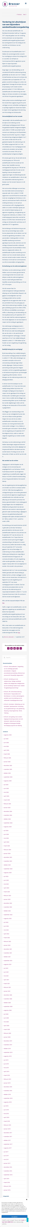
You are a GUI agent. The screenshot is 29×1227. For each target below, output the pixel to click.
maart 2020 (7, 1029)
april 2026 (6, 750)
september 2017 (8, 1144)
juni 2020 (6, 1018)
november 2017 (8, 1136)
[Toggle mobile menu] (26, 3)
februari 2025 (7, 803)
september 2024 (8, 823)
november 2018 (8, 1090)
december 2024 (8, 811)
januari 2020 (7, 1037)
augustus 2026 (8, 735)
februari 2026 (7, 758)
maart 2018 (7, 1121)
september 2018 (8, 1098)
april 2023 (6, 888)
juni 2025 (6, 788)
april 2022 (6, 934)
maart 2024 (7, 846)
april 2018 (6, 1117)
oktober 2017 (7, 1140)
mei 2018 (6, 1113)
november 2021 (8, 953)
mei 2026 (6, 746)
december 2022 (8, 903)
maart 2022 (7, 937)
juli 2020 (6, 1014)
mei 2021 (6, 976)
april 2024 (6, 842)
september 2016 (8, 1174)
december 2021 (8, 949)
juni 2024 (6, 834)
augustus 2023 (8, 872)
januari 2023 (7, 899)
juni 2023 (6, 880)
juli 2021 (6, 968)
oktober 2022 (7, 911)
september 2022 (8, 914)
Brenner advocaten (9, 637)
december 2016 (8, 1167)
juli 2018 (6, 1106)
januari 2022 (7, 945)
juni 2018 (6, 1109)
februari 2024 (7, 849)
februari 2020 (7, 1033)
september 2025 (8, 777)
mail (22, 1220)
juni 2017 (6, 1155)
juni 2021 (6, 972)
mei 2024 (6, 838)
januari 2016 (7, 1190)
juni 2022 (6, 926)
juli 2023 (6, 876)
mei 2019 (6, 1067)
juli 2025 (6, 784)
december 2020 (8, 995)
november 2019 (8, 1044)
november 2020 (8, 999)
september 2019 (8, 1052)
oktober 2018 (7, 1094)
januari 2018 (7, 1129)
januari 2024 (7, 853)
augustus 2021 (8, 964)
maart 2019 (7, 1075)
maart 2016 (7, 1182)
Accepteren (14, 1216)
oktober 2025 (7, 773)
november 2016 (8, 1171)
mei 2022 (6, 930)
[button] (26, 1199)
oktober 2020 (7, 1002)
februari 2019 (7, 1079)
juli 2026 (6, 738)
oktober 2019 (7, 1048)
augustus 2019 (8, 1056)
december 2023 (8, 857)
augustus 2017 (8, 1148)
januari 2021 (7, 991)
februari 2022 (7, 941)
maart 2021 (7, 983)
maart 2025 (7, 800)
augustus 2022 (8, 918)
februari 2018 (7, 1125)
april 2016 (6, 1178)
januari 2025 (7, 807)
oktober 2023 (7, 865)
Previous (19, 14)
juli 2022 (6, 922)
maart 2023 (7, 891)
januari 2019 (7, 1083)
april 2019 (6, 1071)
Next (24, 14)
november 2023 (8, 861)
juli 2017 (6, 1152)
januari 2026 (7, 761)
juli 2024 (6, 830)
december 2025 (8, 765)
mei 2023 (6, 884)
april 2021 (6, 979)
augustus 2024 (8, 826)
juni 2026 (6, 742)
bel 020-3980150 (7, 1222)
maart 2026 (7, 754)
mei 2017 (6, 1159)
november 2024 (8, 815)
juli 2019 (6, 1060)
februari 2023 (7, 895)
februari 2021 (7, 987)
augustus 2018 (8, 1102)
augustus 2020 (8, 1010)
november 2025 (8, 769)
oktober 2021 (7, 956)
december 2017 (8, 1132)
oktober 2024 (7, 819)
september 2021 (8, 960)
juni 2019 (6, 1064)
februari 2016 (7, 1186)
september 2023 (8, 868)
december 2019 (8, 1041)
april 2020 (6, 1025)
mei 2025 (6, 792)
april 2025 (6, 796)
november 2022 (8, 907)
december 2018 (8, 1087)
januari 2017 (7, 1163)
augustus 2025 (8, 781)
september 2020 (8, 1006)
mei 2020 (6, 1021)
